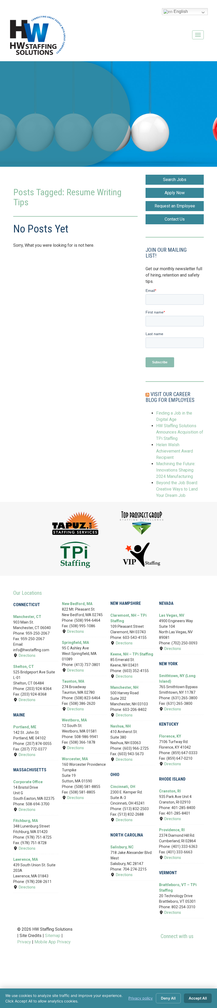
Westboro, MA (74, 720)
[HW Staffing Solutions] (37, 35)
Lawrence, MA (25, 859)
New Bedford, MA (77, 604)
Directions (27, 655)
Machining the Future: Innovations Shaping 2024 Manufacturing (175, 470)
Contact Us (175, 219)
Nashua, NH (120, 726)
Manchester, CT (27, 617)
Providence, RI (172, 830)
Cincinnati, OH (122, 786)
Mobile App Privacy (52, 941)
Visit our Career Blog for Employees (170, 397)
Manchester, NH (124, 687)
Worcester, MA (75, 759)
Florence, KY (170, 736)
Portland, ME (24, 727)
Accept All (198, 998)
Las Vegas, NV (171, 615)
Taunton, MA (73, 681)
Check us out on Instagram (193, 950)
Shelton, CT (23, 666)
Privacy (24, 941)
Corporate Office (28, 782)
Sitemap (52, 935)
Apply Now (175, 192)
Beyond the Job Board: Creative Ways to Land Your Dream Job (177, 489)
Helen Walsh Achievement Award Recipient (174, 451)
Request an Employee (175, 205)
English (180, 11)
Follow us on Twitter (174, 950)
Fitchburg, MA (25, 821)
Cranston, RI (170, 791)
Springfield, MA (75, 642)
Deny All (168, 998)
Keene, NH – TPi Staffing (131, 654)
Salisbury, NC (122, 847)
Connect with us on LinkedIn (184, 950)
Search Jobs (174, 179)
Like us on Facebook (165, 950)
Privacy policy (140, 998)
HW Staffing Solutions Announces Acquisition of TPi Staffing (179, 432)
